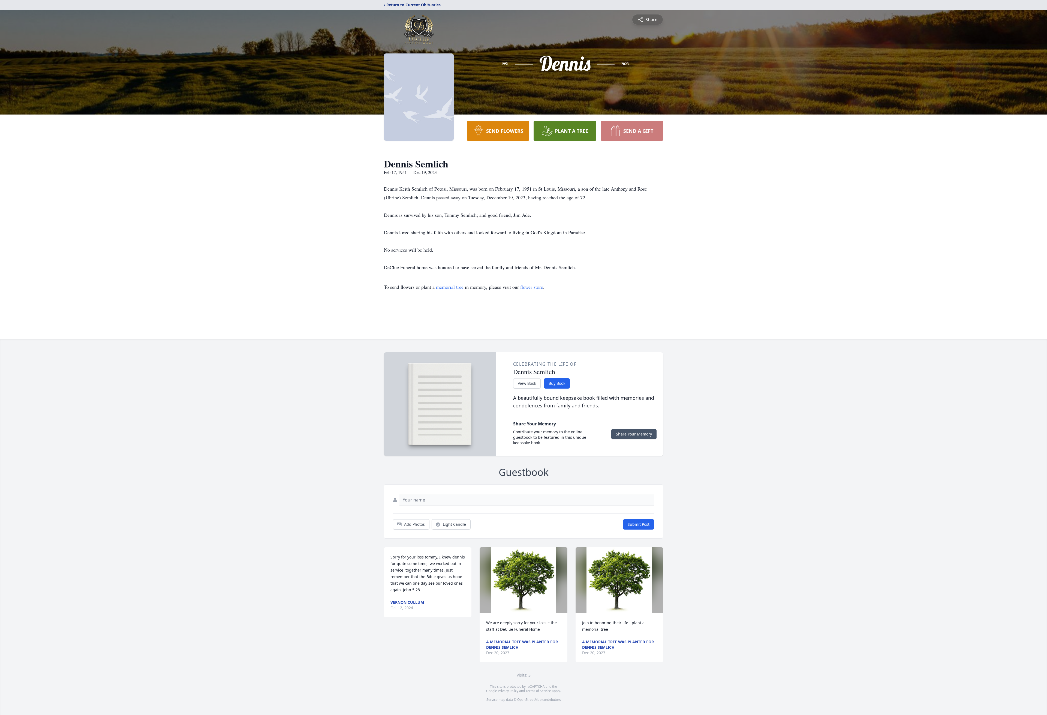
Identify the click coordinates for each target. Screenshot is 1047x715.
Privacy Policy (508, 691)
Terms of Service (538, 691)
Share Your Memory (634, 434)
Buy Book (557, 383)
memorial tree (450, 287)
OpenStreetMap (529, 699)
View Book (527, 383)
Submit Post (638, 524)
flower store (531, 287)
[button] (523, 580)
